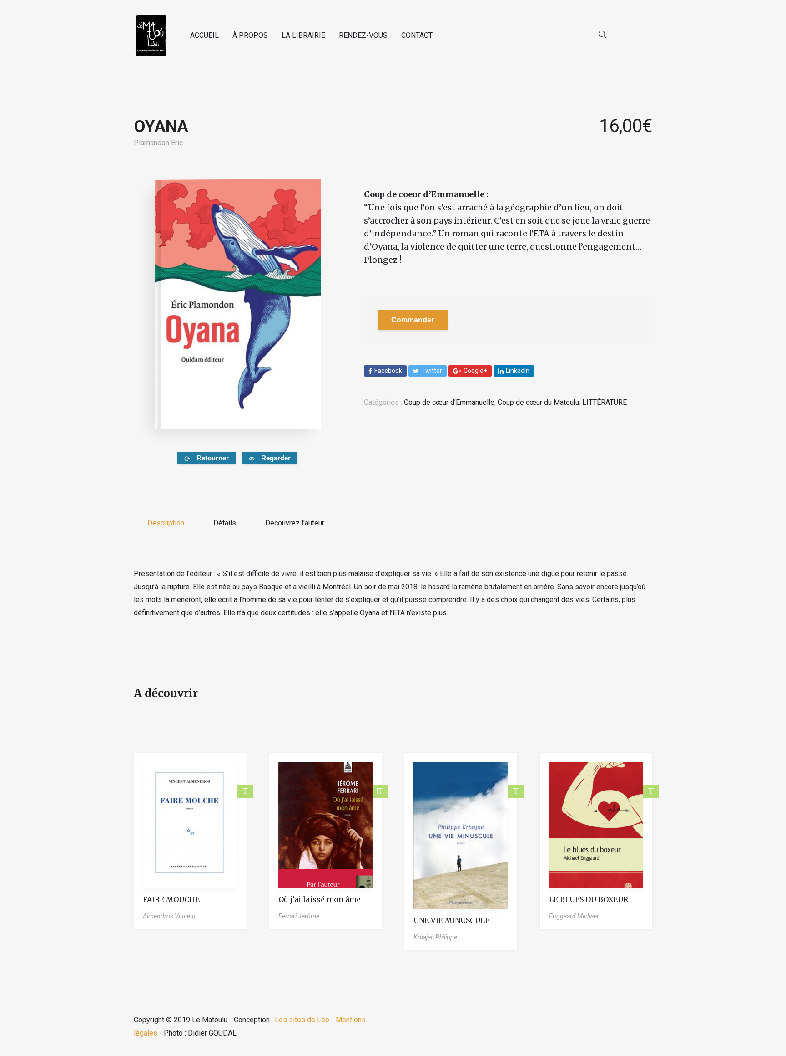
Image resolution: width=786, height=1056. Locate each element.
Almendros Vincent (169, 916)
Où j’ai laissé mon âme (319, 899)
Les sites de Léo (302, 1019)
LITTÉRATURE (604, 402)
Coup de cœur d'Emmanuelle (449, 402)
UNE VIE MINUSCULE (451, 920)
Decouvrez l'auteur (294, 523)
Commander (412, 320)
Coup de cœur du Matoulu (538, 402)
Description (165, 523)
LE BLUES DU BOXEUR (588, 899)
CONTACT (417, 35)
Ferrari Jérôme (298, 916)
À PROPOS (250, 35)
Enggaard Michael (573, 916)
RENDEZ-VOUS (363, 35)
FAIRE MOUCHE (171, 899)
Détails (224, 523)
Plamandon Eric (158, 142)
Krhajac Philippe (435, 937)
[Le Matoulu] (150, 36)
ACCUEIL (204, 35)
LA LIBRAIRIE (303, 35)
